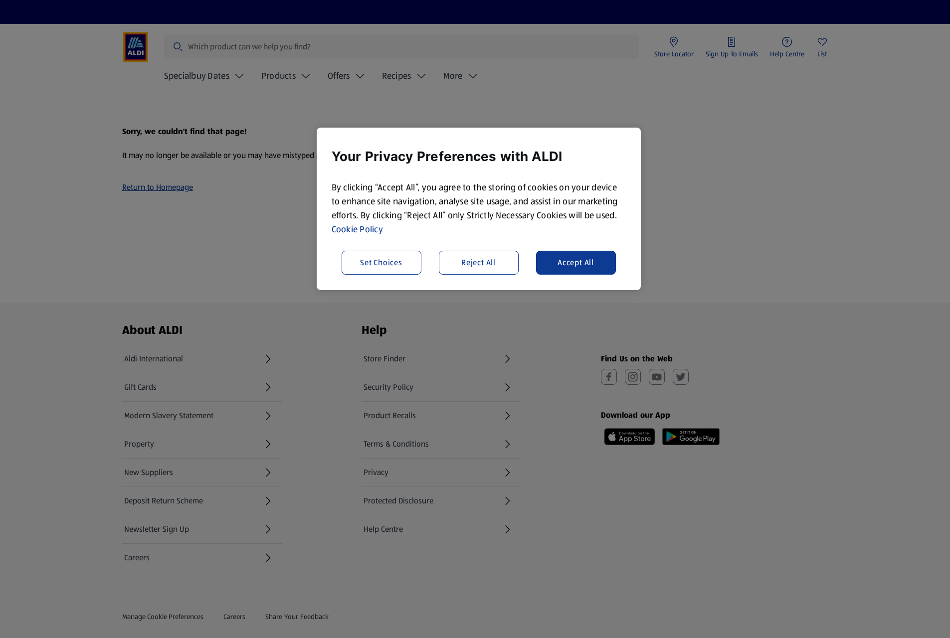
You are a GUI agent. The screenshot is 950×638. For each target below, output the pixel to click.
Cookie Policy (357, 229)
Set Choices (381, 262)
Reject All (478, 262)
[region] (479, 209)
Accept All (576, 262)
